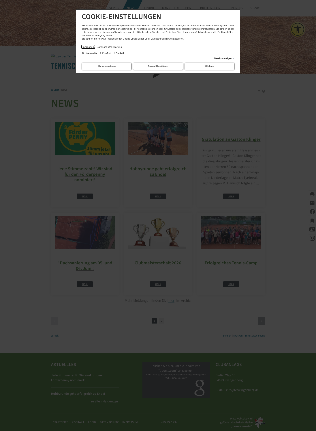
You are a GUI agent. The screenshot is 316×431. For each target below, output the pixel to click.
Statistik (120, 53)
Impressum (88, 46)
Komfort (106, 53)
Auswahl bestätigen (158, 66)
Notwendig (91, 53)
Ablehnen (209, 66)
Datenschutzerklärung (109, 46)
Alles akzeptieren (106, 66)
